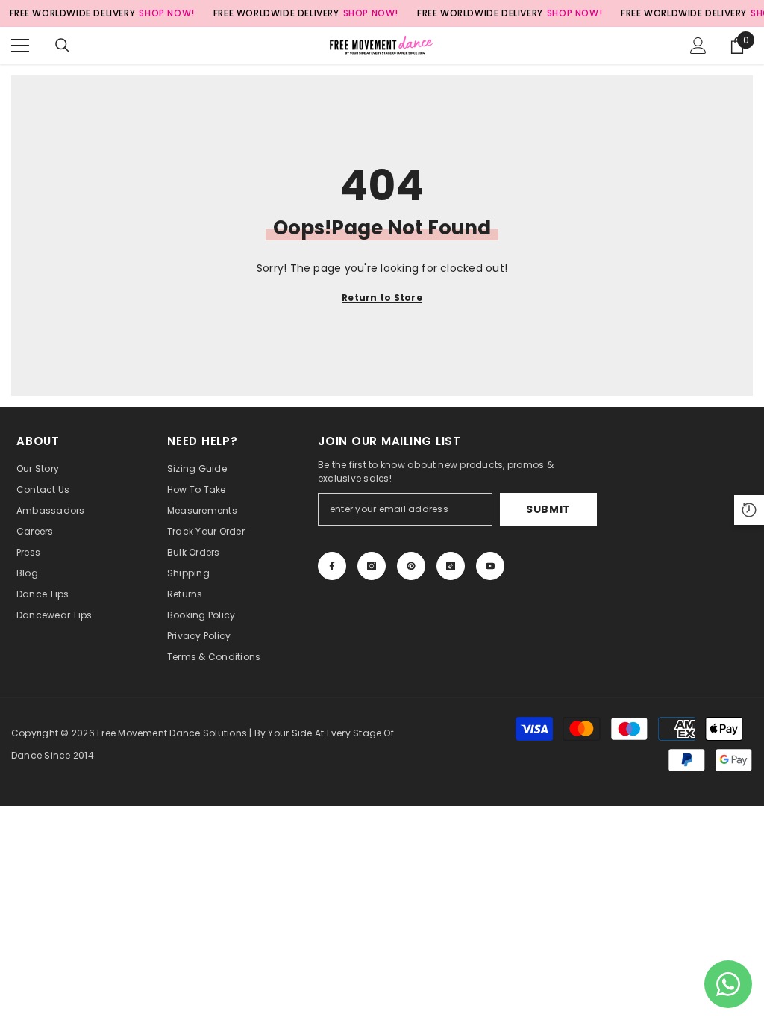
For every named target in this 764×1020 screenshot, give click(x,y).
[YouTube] (490, 566)
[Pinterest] (411, 566)
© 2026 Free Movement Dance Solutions (153, 733)
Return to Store (382, 297)
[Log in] (698, 45)
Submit (548, 509)
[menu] (20, 46)
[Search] (63, 46)
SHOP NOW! (166, 13)
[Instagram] (371, 566)
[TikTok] (450, 566)
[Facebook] (332, 566)
